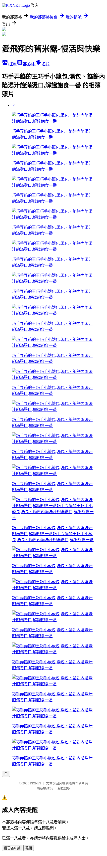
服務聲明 (63, 788)
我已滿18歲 (12, 848)
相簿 (12, 64)
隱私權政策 (45, 788)
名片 (46, 64)
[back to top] (6, 774)
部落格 (29, 64)
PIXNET (35, 783)
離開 (28, 848)
